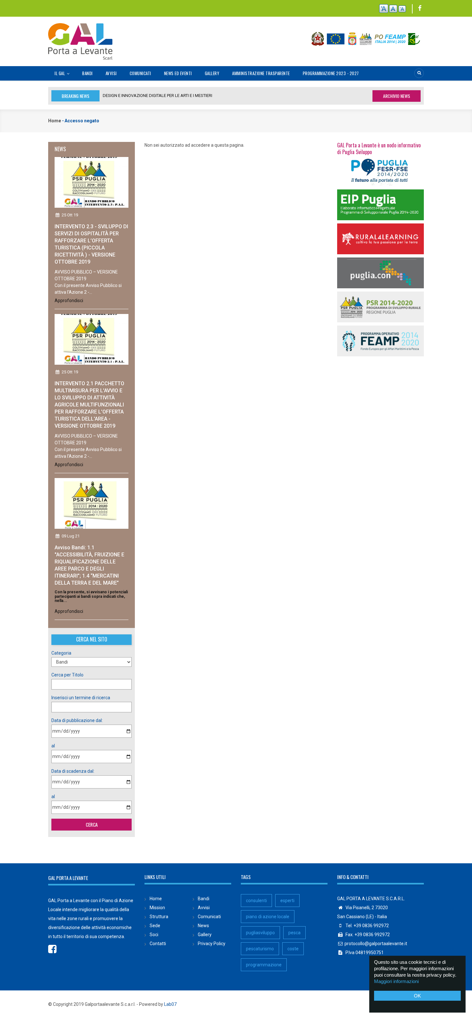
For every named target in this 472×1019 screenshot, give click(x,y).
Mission (157, 907)
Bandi (87, 73)
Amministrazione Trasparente (261, 73)
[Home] (80, 38)
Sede (155, 925)
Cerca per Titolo (67, 674)
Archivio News (396, 95)
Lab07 (170, 1004)
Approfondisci (69, 300)
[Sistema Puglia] (380, 170)
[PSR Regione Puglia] (380, 306)
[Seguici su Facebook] (420, 8)
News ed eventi (178, 73)
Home (54, 120)
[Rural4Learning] (380, 238)
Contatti (158, 943)
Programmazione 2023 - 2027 (331, 73)
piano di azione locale (267, 916)
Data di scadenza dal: (72, 771)
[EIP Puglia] (380, 204)
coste (293, 948)
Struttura (159, 916)
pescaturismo (260, 948)
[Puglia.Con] (380, 272)
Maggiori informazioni (396, 981)
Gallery (212, 73)
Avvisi (111, 73)
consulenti (256, 900)
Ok (417, 995)
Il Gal (60, 73)
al (53, 745)
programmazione (264, 964)
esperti (287, 900)
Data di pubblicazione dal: (77, 720)
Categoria (61, 653)
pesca (294, 932)
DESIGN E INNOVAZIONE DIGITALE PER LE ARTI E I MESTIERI (157, 95)
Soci (154, 934)
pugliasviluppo (260, 932)
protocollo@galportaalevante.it (376, 943)
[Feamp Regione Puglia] (380, 340)
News (203, 925)
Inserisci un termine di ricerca (80, 697)
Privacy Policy (211, 943)
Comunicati (140, 73)
